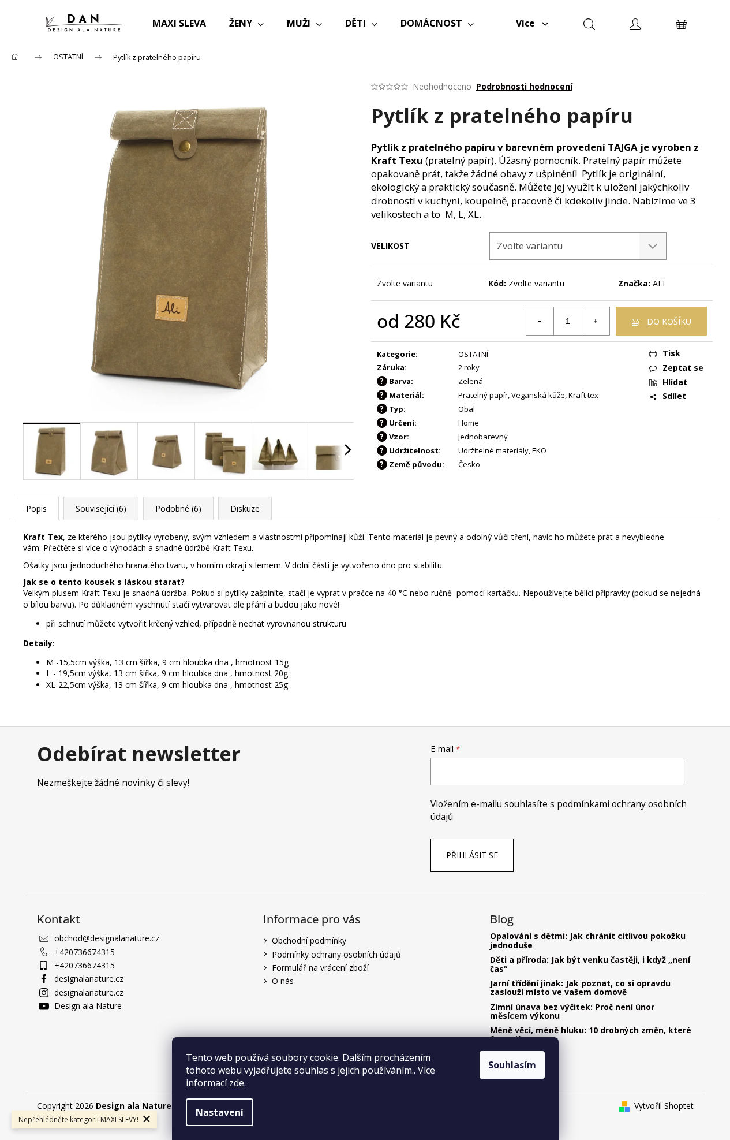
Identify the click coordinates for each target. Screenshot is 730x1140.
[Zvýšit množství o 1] (595, 321)
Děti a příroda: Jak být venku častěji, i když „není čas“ (590, 964)
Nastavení (220, 1112)
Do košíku (669, 321)
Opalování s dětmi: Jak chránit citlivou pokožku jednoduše (588, 940)
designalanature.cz (88, 978)
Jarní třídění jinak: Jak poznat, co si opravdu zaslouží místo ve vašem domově (580, 988)
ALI (659, 283)
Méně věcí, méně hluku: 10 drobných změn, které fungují (590, 1035)
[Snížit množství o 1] (540, 321)
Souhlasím (512, 1065)
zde (236, 1082)
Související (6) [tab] (101, 508)
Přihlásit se (472, 855)
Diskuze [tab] (245, 508)
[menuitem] (179, 23)
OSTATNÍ (473, 354)
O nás (283, 980)
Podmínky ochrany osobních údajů (336, 954)
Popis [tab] (36, 508)
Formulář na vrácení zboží (320, 967)
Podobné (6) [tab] (178, 508)
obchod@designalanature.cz (106, 938)
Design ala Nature (88, 1005)
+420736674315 (84, 952)
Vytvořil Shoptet (664, 1105)
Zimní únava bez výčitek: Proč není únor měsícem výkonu (572, 1011)
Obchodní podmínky (309, 940)
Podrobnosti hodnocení (524, 86)
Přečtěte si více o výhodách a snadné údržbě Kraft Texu (147, 547)
